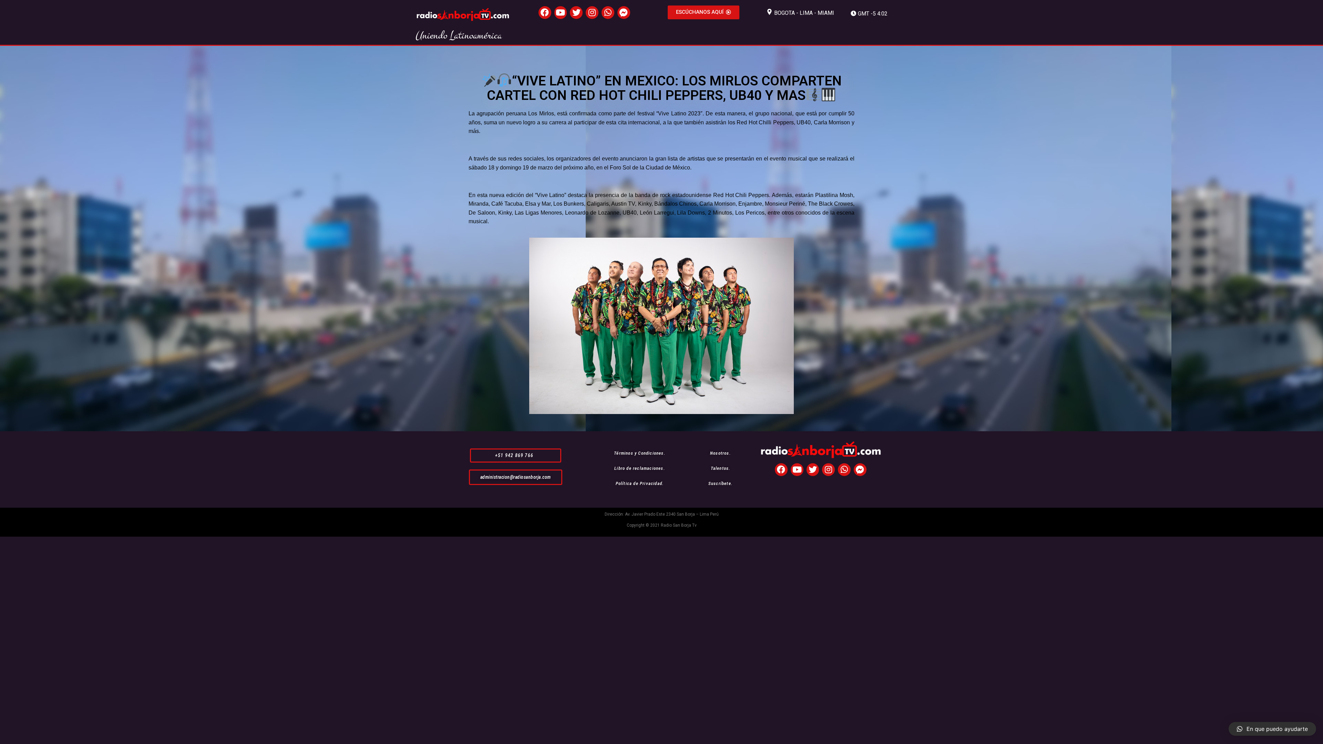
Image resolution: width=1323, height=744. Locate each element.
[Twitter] (576, 12)
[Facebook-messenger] (623, 12)
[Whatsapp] (608, 12)
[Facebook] (545, 12)
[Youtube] (560, 12)
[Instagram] (592, 12)
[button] (703, 12)
